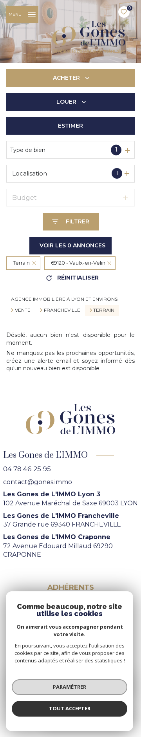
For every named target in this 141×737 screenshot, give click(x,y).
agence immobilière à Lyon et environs (64, 299)
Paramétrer (69, 686)
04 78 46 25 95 (27, 469)
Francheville (62, 310)
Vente (23, 310)
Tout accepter (69, 708)
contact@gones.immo (37, 482)
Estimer (70, 125)
